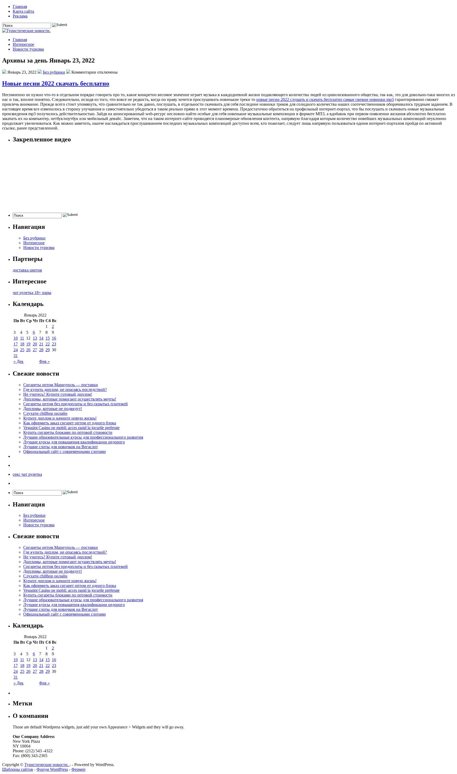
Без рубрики (54, 72)
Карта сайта (23, 11)
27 (35, 350)
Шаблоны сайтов (17, 769)
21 (41, 344)
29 (47, 350)
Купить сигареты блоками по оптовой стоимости (67, 432)
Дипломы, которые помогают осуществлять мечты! (69, 399)
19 (28, 344)
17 (15, 344)
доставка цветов (27, 270)
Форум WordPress (52, 769)
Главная (20, 6)
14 (41, 338)
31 (15, 355)
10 (15, 338)
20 (35, 344)
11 (22, 338)
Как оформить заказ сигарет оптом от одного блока (69, 423)
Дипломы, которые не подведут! (52, 408)
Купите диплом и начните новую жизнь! (60, 418)
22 (47, 344)
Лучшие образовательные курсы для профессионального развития (83, 437)
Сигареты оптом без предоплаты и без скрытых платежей (75, 404)
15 (47, 338)
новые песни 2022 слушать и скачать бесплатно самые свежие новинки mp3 (325, 99)
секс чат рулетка (27, 474)
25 (22, 350)
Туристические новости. (47, 764)
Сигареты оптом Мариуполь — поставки (60, 384)
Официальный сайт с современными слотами (64, 451)
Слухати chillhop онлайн (45, 413)
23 (54, 344)
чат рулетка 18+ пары (32, 292)
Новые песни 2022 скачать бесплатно (55, 83)
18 (22, 344)
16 (54, 338)
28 (41, 350)
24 (15, 350)
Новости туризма (28, 49)
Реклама (20, 16)
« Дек (18, 361)
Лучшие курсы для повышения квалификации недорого (74, 442)
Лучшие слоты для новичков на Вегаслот (60, 446)
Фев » (44, 361)
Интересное (23, 44)
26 (28, 350)
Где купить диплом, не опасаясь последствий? (65, 389)
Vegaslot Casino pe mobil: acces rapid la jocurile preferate (71, 427)
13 (35, 338)
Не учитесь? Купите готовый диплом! (57, 394)
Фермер (78, 769)
